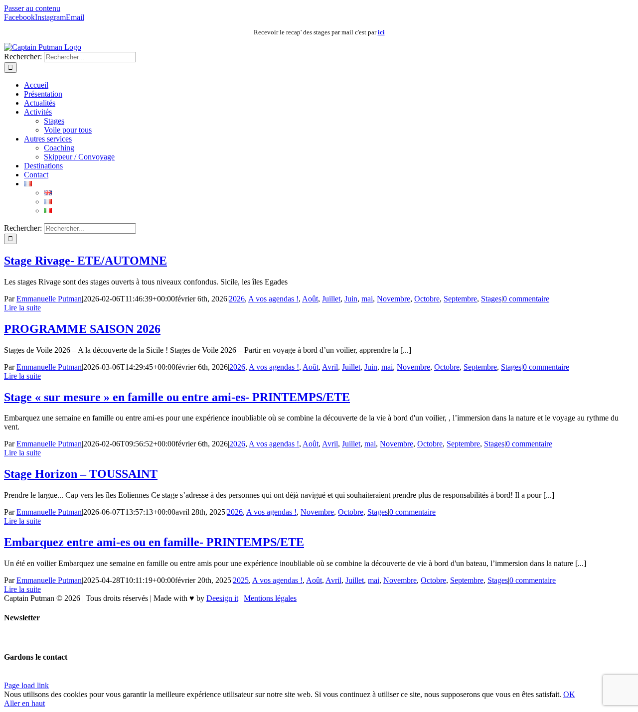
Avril (330, 367)
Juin (350, 298)
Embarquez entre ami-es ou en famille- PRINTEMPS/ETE (154, 542)
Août (310, 298)
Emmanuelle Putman (49, 298)
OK (569, 694)
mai (367, 298)
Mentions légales (270, 598)
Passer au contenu (32, 8)
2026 (237, 298)
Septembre (460, 298)
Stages (491, 298)
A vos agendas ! (273, 298)
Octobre (427, 298)
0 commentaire (526, 298)
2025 (241, 580)
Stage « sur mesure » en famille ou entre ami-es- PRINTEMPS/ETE (177, 397)
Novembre (393, 298)
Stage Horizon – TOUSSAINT (81, 473)
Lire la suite (22, 307)
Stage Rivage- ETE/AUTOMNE (85, 260)
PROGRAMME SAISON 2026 (82, 328)
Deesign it (222, 598)
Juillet (331, 298)
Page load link (26, 685)
